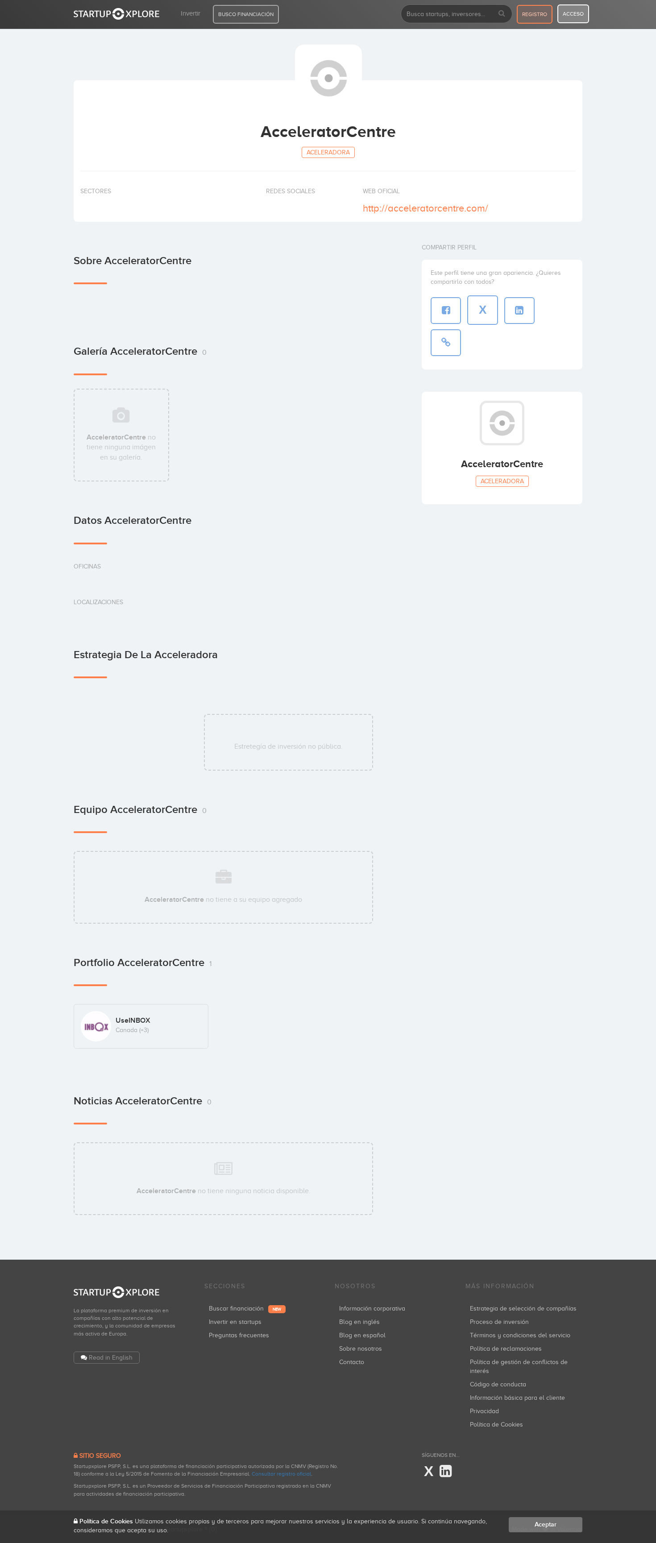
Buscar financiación (245, 1308)
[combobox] (456, 13)
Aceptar (545, 1524)
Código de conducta (498, 1384)
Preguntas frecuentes (239, 1335)
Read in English (111, 1357)
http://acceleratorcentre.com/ (425, 208)
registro (534, 14)
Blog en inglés (359, 1322)
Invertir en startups (235, 1322)
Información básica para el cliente (517, 1397)
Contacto (351, 1362)
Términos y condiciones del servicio (520, 1335)
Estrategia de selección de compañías (523, 1308)
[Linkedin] (446, 1471)
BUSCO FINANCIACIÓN (246, 14)
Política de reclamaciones (506, 1348)
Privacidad (484, 1411)
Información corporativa (372, 1308)
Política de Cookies (496, 1424)
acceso (573, 14)
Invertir (190, 13)
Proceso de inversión (499, 1322)
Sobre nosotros (360, 1348)
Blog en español (362, 1335)
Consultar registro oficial (281, 1474)
